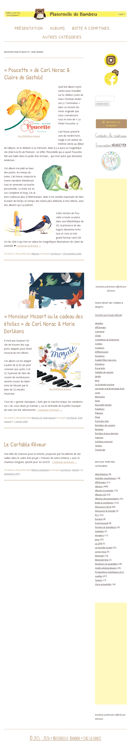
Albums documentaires (107, 498)
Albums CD (37, 417)
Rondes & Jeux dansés (106, 433)
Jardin (98, 376)
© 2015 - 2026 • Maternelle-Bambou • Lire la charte (65, 738)
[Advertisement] (111, 229)
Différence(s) (101, 351)
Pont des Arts (102, 421)
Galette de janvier (104, 372)
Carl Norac (55, 253)
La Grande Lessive (104, 384)
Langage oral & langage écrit (109, 388)
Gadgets (99, 531)
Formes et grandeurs (106, 527)
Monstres (100, 396)
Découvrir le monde (105, 510)
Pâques (99, 413)
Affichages (100, 327)
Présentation (29, 28)
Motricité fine (101, 559)
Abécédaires (101, 474)
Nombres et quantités (106, 563)
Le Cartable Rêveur (25, 444)
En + (97, 514)
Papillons (100, 408)
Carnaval (99, 331)
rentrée (75, 470)
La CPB (98, 543)
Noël (97, 400)
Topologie (100, 449)
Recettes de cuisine (105, 425)
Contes (98, 343)
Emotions (100, 364)
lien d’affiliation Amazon (29, 136)
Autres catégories (62, 37)
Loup (97, 392)
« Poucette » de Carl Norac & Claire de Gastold (37, 73)
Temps (98, 445)
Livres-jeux (100, 551)
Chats (98, 335)
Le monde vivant (103, 547)
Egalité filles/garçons (106, 360)
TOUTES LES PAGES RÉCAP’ (108, 315)
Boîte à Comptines (91, 28)
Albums (57, 28)
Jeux (97, 380)
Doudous (100, 355)
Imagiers (99, 535)
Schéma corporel (104, 441)
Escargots (100, 368)
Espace (99, 519)
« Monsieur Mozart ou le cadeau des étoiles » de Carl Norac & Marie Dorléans (43, 323)
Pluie (97, 417)
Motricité (99, 555)
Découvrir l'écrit (103, 506)
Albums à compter (104, 490)
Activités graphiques (105, 478)
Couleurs (99, 347)
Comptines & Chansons (107, 339)
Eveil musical (49, 417)
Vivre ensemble (103, 584)
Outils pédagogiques (106, 567)
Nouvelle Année (103, 404)
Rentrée (99, 429)
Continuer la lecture (29, 245)
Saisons (99, 437)
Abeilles (99, 323)
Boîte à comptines (40, 470)
